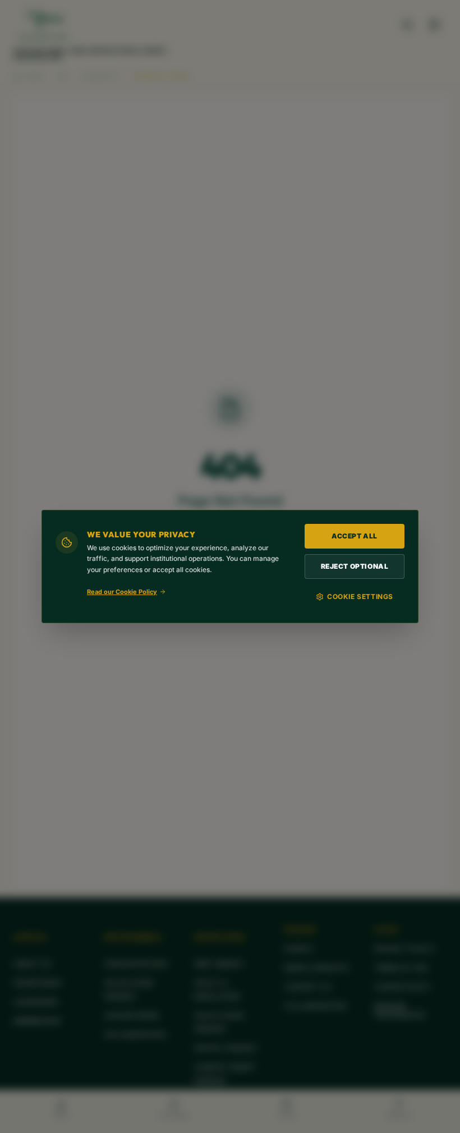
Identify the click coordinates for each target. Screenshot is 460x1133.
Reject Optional (355, 566)
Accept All (355, 536)
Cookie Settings (360, 596)
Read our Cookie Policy (122, 592)
